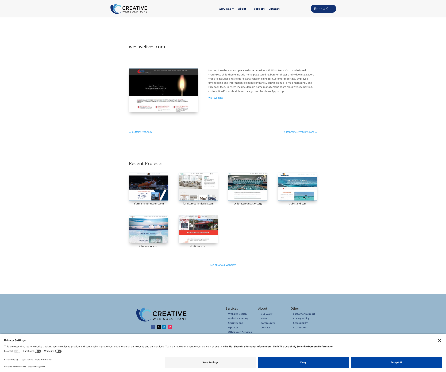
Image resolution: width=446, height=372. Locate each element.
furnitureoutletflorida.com (198, 203)
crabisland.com (297, 203)
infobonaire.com (148, 246)
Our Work (266, 314)
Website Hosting (238, 318)
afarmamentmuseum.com (148, 203)
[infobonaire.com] (148, 229)
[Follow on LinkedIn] (164, 327)
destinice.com (198, 246)
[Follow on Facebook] (153, 327)
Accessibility (300, 323)
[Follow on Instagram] (170, 327)
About (242, 9)
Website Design (237, 314)
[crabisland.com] (297, 187)
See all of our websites (223, 265)
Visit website (215, 97)
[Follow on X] (159, 327)
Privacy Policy (301, 318)
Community (268, 323)
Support (259, 9)
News (264, 318)
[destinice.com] (198, 229)
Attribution (299, 327)
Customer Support (304, 314)
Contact (274, 9)
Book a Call (323, 8)
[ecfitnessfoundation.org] (247, 187)
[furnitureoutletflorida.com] (198, 187)
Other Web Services (240, 332)
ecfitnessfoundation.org (248, 203)
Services (225, 9)
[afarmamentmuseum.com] (148, 187)
